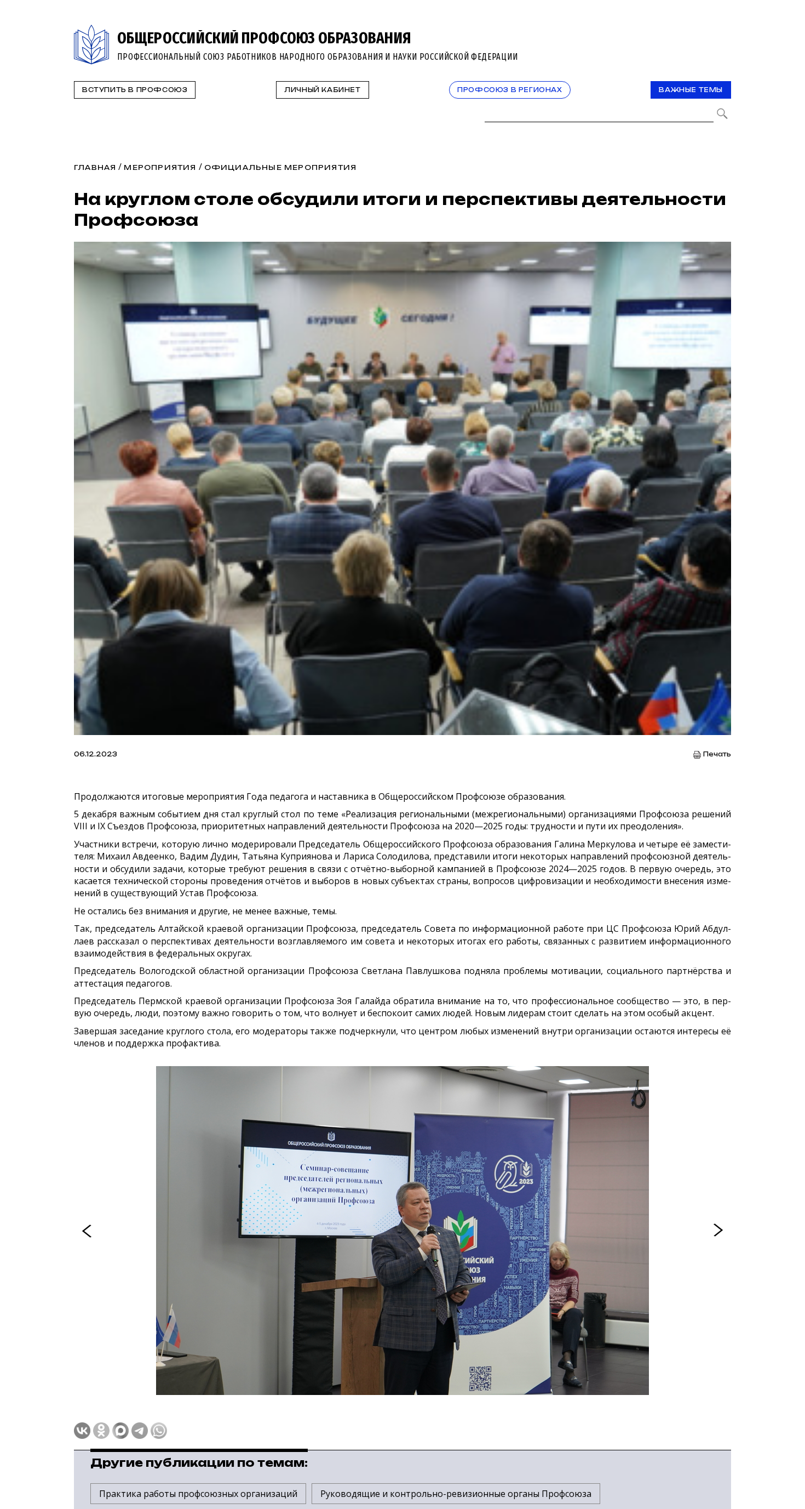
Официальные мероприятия (280, 167)
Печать (717, 754)
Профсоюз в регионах (509, 90)
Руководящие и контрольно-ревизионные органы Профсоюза (455, 1494)
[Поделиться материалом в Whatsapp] (159, 1430)
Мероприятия (160, 167)
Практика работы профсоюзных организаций (198, 1494)
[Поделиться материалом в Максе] (120, 1430)
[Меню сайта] (721, 31)
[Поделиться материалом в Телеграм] (139, 1430)
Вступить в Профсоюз (134, 90)
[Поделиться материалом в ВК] (82, 1430)
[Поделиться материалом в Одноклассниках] (101, 1430)
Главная (95, 167)
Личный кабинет (322, 90)
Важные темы (691, 90)
